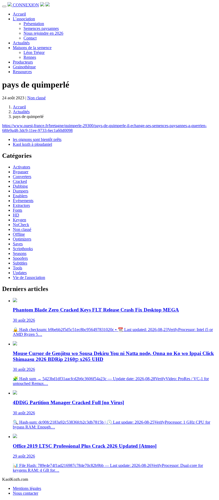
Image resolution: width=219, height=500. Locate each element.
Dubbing (20, 186)
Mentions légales (27, 488)
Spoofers (20, 258)
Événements (23, 200)
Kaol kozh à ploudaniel (32, 144)
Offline (19, 234)
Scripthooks (23, 248)
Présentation (34, 23)
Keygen (19, 220)
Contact (30, 38)
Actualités (21, 43)
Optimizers (22, 239)
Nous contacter (25, 493)
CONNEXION (26, 5)
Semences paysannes (41, 28)
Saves (18, 244)
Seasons (19, 253)
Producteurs (23, 62)
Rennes (30, 57)
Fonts (17, 210)
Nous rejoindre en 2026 (43, 33)
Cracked (20, 181)
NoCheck (21, 224)
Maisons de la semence (32, 47)
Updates (20, 272)
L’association (24, 19)
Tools (17, 268)
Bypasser (20, 172)
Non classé (36, 98)
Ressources (22, 71)
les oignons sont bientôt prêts (37, 139)
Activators (21, 167)
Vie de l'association (29, 277)
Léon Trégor (34, 52)
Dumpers (20, 191)
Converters (22, 176)
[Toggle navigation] (4, 6)
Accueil (19, 14)
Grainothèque (24, 67)
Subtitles (20, 263)
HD (16, 215)
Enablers (20, 196)
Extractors (21, 205)
